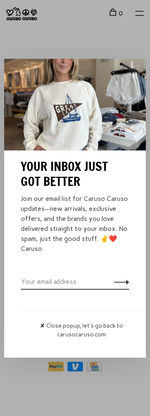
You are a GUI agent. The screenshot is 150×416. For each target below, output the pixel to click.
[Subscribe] (119, 282)
